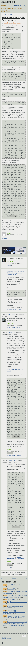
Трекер (3, 11)
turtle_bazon (10, 261)
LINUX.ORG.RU (8, 2)
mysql (10, 23)
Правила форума (12, 635)
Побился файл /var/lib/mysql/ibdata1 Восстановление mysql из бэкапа (14, 612)
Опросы (19, 8)
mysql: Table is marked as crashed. (16, 585)
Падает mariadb (11, 599)
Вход (24, 5)
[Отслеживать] (23, 31)
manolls (9, 233)
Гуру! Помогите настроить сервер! (17, 602)
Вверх (24, 635)
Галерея (3, 8)
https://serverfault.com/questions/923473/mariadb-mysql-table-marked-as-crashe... (16, 273)
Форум (14, 8)
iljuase (8, 323)
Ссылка (4, 238)
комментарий (11, 314)
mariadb (6, 23)
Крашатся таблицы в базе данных (13, 19)
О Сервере (4, 635)
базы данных (16, 23)
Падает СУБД (11, 589)
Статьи (9, 8)
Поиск (8, 11)
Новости (3, 5)
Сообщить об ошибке (6, 638)
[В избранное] (23, 26)
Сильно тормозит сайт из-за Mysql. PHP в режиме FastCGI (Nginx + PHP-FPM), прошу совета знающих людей (15, 623)
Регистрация (18, 5)
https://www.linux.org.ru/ (7, 640)
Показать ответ (11, 309)
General (10, 14)
